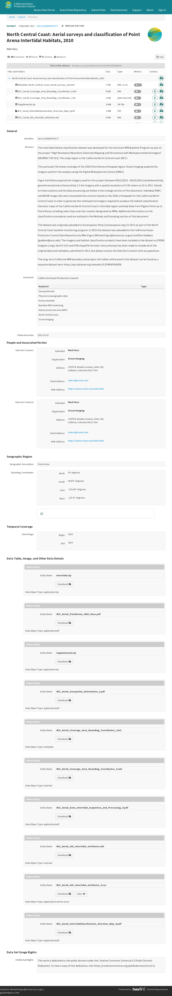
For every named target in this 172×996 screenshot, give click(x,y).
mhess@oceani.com (78, 380)
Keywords (28, 277)
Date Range (28, 534)
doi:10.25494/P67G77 (47, 25)
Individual (60, 351)
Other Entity (33, 567)
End (63, 543)
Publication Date (25, 335)
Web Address (58, 389)
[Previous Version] (62, 26)
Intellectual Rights (25, 959)
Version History (74, 25)
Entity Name (46, 575)
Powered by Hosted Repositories (143, 989)
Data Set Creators (25, 350)
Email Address (57, 381)
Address (60, 367)
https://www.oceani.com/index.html (86, 388)
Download (63, 584)
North (62, 473)
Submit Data (98, 10)
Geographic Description (22, 464)
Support (137, 10)
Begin (62, 535)
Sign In (162, 10)
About (150, 10)
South (62, 481)
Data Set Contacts (24, 402)
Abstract (29, 146)
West (62, 498)
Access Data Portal (44, 10)
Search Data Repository (73, 10)
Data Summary (119, 10)
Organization (58, 359)
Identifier (29, 138)
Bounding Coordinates (22, 472)
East (62, 490)
